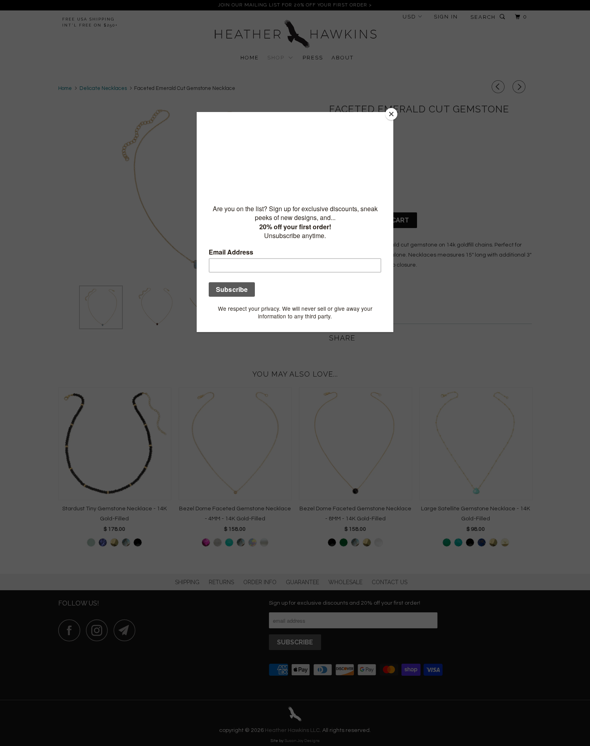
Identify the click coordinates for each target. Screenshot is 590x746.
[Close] (391, 114)
